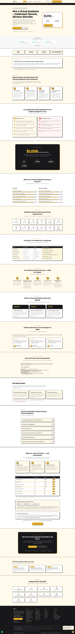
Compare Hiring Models (57, 616)
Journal (55, 613)
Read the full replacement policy (21, 401)
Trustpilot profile (23, 336)
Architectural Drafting (29, 617)
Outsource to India (29, 620)
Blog (54, 612)
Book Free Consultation (42, 546)
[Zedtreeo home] (15, 1)
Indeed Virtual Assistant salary (25, 371)
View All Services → (29, 621)
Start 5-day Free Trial (18, 618)
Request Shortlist (47, 25)
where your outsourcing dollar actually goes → (32, 517)
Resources (30, 1)
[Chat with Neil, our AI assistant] (73, 632)
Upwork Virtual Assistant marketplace (27, 373)
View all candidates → (37, 45)
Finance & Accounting (29, 612)
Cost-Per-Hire (37, 616)
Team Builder (37, 613)
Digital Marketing (28, 613)
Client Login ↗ (16, 620)
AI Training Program (57, 617)
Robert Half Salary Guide (24, 372)
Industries (46, 616)
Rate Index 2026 (37, 617)
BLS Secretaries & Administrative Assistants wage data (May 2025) (31, 370)
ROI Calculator (37, 612)
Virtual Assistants (28, 616)
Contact (46, 617)
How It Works (46, 612)
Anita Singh (19, 69)
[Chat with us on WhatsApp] (2, 632)
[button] (68, 628)
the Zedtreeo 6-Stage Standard (46, 516)
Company (39, 1)
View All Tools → (37, 619)
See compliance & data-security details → (45, 520)
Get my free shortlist (57, 1)
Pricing (35, 1)
